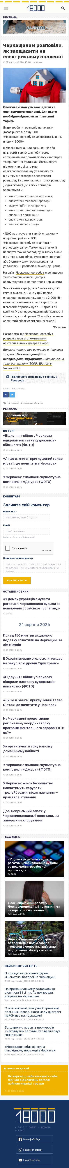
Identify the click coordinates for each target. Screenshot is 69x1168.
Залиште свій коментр (18, 558)
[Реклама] (34, 27)
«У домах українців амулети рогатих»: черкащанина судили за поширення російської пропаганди (32, 603)
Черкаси (14, 403)
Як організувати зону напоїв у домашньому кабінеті (28, 748)
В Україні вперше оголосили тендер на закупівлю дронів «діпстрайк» (33, 661)
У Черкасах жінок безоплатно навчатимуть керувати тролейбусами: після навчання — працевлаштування (30, 790)
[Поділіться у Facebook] (6, 394)
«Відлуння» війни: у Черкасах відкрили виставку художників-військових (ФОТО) (29, 440)
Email (6, 525)
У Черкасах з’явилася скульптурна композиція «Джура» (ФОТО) (32, 767)
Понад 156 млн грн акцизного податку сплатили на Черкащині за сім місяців (32, 640)
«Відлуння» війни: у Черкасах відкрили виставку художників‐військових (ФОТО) (29, 681)
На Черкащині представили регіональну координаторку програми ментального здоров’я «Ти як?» (33, 726)
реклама (38, 62)
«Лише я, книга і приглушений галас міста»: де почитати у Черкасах (33, 702)
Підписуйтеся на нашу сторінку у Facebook (34, 378)
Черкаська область (32, 403)
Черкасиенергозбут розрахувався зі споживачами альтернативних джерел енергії (28, 338)
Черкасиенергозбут (30, 272)
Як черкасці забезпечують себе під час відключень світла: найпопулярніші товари (33, 1079)
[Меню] (6, 8)
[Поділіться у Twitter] (12, 394)
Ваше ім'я (10, 511)
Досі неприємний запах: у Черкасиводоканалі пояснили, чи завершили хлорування (31, 815)
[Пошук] (62, 8)
